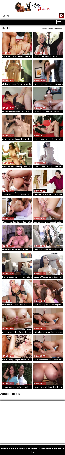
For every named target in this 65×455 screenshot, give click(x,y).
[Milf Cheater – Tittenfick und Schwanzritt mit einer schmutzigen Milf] (17, 319)
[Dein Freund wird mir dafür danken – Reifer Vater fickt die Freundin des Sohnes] (48, 181)
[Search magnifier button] (61, 15)
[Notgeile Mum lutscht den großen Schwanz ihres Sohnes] (48, 71)
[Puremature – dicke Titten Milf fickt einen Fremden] (17, 291)
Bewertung (59, 28)
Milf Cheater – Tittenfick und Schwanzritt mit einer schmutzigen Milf (30, 332)
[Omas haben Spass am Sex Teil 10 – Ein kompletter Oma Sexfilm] (48, 43)
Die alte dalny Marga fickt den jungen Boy (19, 359)
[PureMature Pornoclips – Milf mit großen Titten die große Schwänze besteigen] (48, 153)
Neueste (45, 28)
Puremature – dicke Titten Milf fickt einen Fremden (23, 304)
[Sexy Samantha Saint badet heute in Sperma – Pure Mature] (48, 209)
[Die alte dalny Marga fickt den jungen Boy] (17, 346)
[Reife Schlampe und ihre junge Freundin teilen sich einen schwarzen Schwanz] (48, 291)
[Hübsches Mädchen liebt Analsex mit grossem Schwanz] (48, 319)
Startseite (4, 393)
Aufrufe (52, 28)
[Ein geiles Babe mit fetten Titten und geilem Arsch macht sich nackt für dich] (17, 236)
